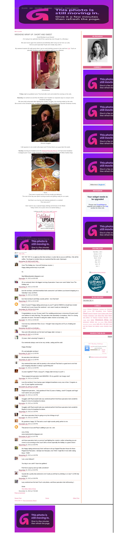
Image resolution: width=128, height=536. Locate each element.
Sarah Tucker (23, 335)
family (107, 324)
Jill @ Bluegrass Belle (25, 310)
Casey (21, 301)
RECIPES (38, 8)
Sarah (91, 346)
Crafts (84, 311)
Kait (69, 48)
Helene (21, 287)
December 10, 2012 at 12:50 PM (29, 368)
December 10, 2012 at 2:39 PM (28, 403)
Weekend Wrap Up (103, 320)
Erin (20, 368)
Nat (20, 320)
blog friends (108, 322)
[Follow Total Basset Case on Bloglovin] (97, 185)
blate (96, 322)
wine (84, 328)
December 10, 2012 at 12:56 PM (29, 378)
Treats (84, 320)
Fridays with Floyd (106, 313)
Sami (44, 211)
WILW (88, 320)
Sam (20, 379)
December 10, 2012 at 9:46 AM (28, 295)
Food (99, 313)
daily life (99, 324)
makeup (97, 326)
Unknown (22, 424)
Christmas (95, 309)
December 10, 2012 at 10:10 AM (29, 301)
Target (110, 317)
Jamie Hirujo (23, 354)
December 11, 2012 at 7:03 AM (28, 491)
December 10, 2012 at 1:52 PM (28, 395)
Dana (47, 211)
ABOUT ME (59, 8)
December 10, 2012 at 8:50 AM (28, 278)
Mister (106, 315)
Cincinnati (109, 309)
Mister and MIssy (32, 239)
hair (87, 326)
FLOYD (24, 8)
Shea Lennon (23, 360)
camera (94, 324)
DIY (31, 8)
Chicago (89, 309)
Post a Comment (20, 493)
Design (104, 311)
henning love (23, 437)
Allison (21, 445)
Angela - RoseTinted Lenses (27, 262)
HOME (17, 8)
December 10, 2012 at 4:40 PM (28, 455)
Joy (20, 395)
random (101, 326)
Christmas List (102, 309)
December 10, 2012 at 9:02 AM (28, 287)
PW (91, 317)
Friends (85, 315)
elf (102, 324)
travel (110, 326)
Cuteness (89, 311)
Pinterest (95, 317)
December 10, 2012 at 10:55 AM (29, 320)
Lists (96, 315)
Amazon (85, 309)
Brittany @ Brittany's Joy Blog (28, 329)
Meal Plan (101, 315)
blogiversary (85, 324)
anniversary (86, 322)
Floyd (85, 313)
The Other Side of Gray (29, 489)
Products (100, 317)
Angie (20, 470)
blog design (101, 322)
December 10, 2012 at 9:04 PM (28, 470)
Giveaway (91, 315)
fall (104, 324)
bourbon (90, 324)
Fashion (109, 311)
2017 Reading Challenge (95, 344)
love (94, 326)
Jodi (20, 279)
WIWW (92, 320)
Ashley (21, 456)
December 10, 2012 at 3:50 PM (28, 444)
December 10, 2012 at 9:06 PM (28, 478)
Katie (20, 295)
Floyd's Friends (92, 313)
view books (104, 353)
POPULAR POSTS (72, 8)
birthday (92, 322)
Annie (20, 479)
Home (47, 498)
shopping (106, 326)
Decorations (99, 311)
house (90, 326)
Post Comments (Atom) (30, 500)
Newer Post (18, 498)
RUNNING (48, 8)
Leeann (54, 211)
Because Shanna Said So (26, 387)
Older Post (76, 498)
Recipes (106, 317)
